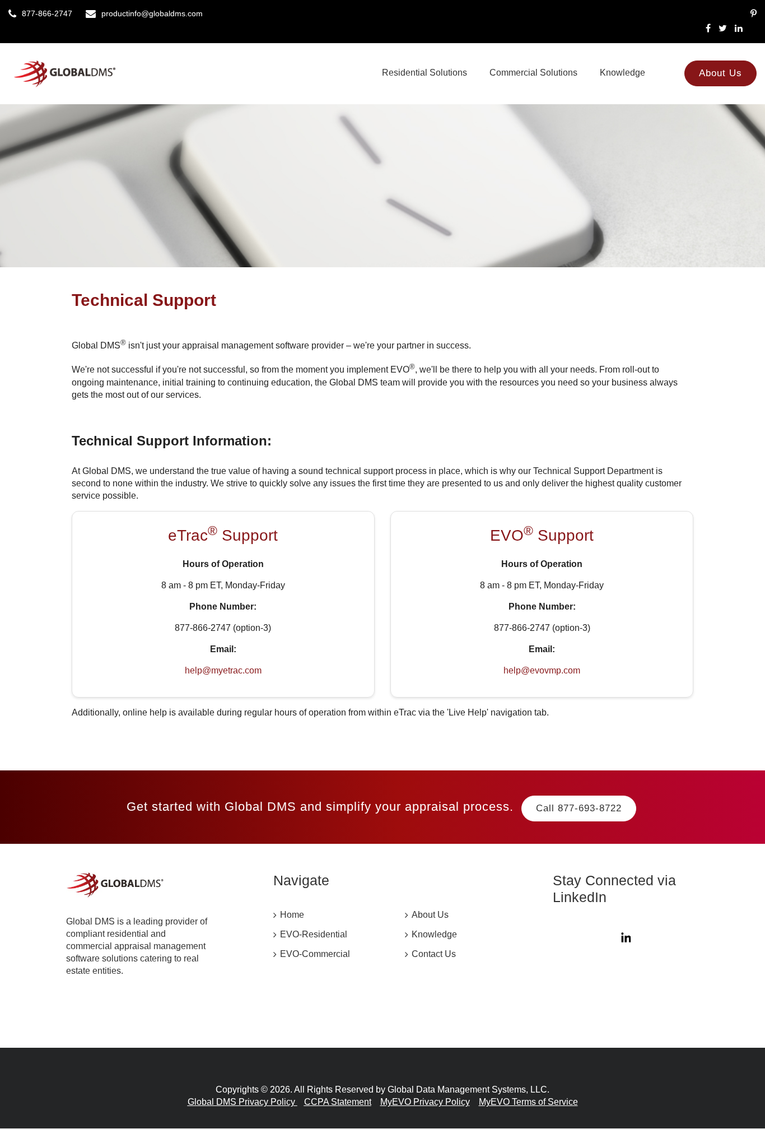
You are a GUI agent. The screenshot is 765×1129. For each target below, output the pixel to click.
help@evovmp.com (541, 670)
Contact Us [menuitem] (434, 954)
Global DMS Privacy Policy (242, 1102)
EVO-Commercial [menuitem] (315, 954)
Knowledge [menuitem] (622, 72)
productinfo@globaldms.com (152, 13)
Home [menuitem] (292, 914)
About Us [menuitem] (720, 73)
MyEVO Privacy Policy (425, 1102)
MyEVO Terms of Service (528, 1102)
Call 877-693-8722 (579, 808)
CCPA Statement (337, 1102)
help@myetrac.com (223, 670)
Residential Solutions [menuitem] (424, 72)
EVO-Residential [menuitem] (313, 934)
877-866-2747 (47, 13)
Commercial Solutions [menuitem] (533, 72)
